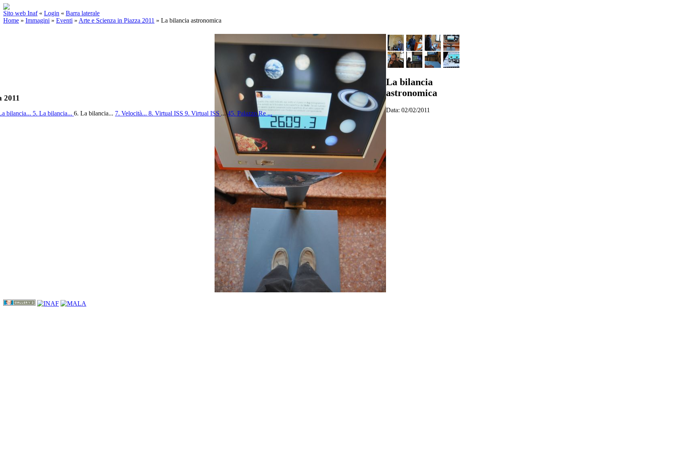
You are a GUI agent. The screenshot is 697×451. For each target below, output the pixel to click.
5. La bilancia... (53, 113)
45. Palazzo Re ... (249, 113)
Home (11, 20)
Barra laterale (83, 13)
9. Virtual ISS (203, 113)
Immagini (37, 20)
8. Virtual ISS (166, 113)
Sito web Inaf (20, 13)
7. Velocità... (131, 113)
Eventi (64, 20)
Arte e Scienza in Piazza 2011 (116, 20)
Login (51, 13)
